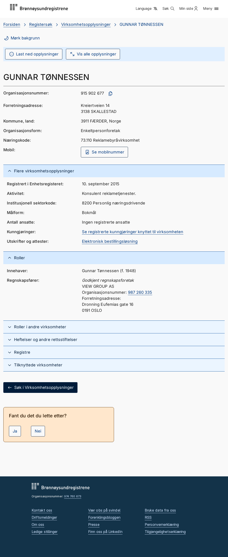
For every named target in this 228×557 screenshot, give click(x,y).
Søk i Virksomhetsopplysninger (44, 387)
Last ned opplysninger (37, 54)
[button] (146, 8)
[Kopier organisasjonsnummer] (110, 93)
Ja (15, 431)
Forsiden (11, 24)
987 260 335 (140, 292)
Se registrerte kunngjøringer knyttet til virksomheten (132, 231)
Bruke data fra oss (160, 510)
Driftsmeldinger (44, 517)
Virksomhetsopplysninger (86, 24)
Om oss (38, 524)
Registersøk (40, 24)
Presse (94, 524)
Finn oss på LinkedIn (105, 531)
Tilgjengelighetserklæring (165, 531)
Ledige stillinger (45, 531)
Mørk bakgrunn (25, 38)
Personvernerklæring (162, 524)
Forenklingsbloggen (104, 517)
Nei (38, 431)
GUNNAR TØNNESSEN (141, 24)
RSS (148, 517)
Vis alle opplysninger (96, 54)
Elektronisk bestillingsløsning (110, 241)
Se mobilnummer (108, 152)
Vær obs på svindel (104, 510)
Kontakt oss (42, 510)
